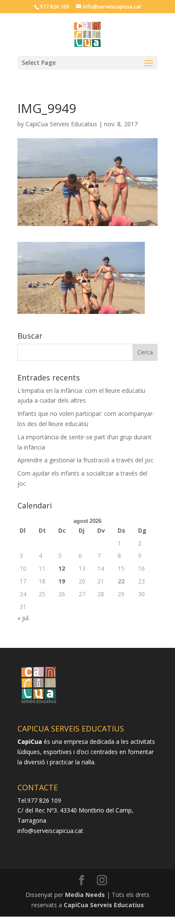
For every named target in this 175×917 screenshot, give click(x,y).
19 (61, 581)
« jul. (23, 618)
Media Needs (85, 895)
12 (61, 568)
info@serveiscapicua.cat (50, 831)
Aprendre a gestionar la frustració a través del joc (85, 460)
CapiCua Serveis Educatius (61, 124)
